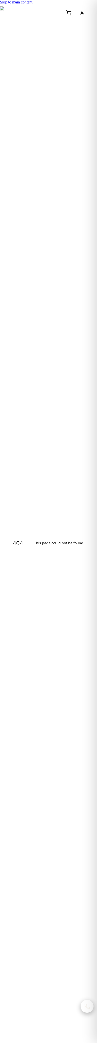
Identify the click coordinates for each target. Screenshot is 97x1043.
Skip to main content (16, 2)
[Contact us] (87, 1006)
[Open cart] (68, 12)
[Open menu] (93, 13)
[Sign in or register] (82, 12)
